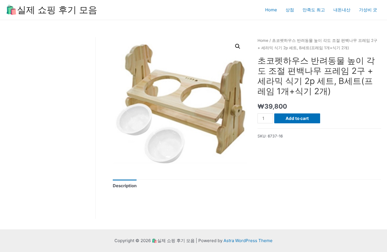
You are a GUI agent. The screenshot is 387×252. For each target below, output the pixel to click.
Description (125, 185)
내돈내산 (341, 9)
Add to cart (297, 118)
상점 (290, 9)
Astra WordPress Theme (248, 240)
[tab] (125, 186)
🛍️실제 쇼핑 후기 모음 (51, 9)
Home (271, 9)
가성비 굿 (368, 9)
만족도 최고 (314, 9)
